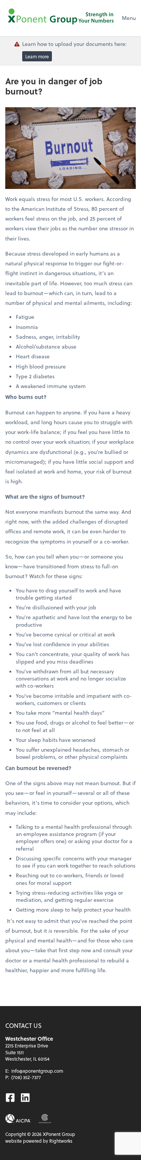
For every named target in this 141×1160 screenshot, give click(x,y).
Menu (129, 18)
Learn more (37, 56)
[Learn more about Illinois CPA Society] (45, 1118)
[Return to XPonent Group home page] (61, 18)
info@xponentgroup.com (37, 1070)
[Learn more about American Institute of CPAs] (18, 1118)
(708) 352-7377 (26, 1077)
